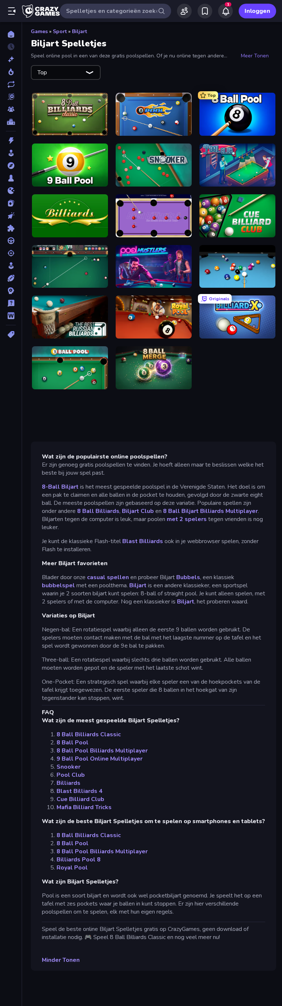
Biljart (79, 31)
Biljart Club (138, 511)
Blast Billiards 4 (79, 791)
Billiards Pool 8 (79, 860)
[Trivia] (11, 303)
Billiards (68, 783)
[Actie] (11, 140)
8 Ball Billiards (98, 511)
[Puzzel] (11, 228)
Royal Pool (72, 868)
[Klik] (11, 215)
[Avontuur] (11, 165)
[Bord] (11, 178)
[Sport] (11, 278)
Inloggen (257, 11)
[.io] (11, 190)
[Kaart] (11, 203)
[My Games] (205, 11)
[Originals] (11, 97)
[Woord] (11, 315)
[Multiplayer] (11, 109)
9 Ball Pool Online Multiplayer (99, 759)
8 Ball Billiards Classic (89, 734)
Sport (60, 31)
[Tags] (11, 334)
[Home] (11, 34)
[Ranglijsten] (11, 122)
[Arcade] (11, 153)
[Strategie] (11, 290)
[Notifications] (225, 11)
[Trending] (11, 71)
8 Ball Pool (72, 742)
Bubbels (188, 577)
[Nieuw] (11, 59)
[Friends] (184, 11)
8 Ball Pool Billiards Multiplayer (102, 751)
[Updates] (11, 84)
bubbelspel (58, 585)
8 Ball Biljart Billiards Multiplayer (210, 511)
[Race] (11, 240)
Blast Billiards (142, 541)
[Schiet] (11, 253)
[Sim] (11, 265)
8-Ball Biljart (60, 487)
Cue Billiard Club (80, 799)
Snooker (68, 767)
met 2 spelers (187, 519)
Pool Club (71, 775)
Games (39, 31)
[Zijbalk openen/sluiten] (12, 11)
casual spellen (108, 577)
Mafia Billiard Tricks (84, 807)
